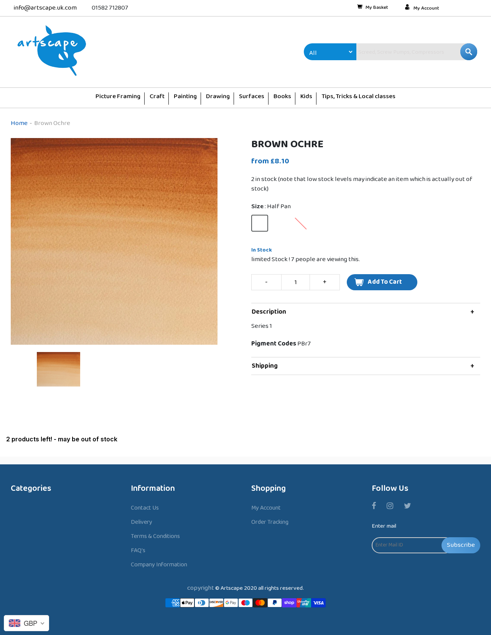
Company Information (159, 564)
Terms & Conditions (155, 536)
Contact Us (145, 508)
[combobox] (400, 51)
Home (19, 123)
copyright (200, 588)
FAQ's (138, 550)
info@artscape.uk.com (45, 7)
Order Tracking (269, 522)
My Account (426, 8)
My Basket (377, 8)
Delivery (141, 522)
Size (271, 207)
